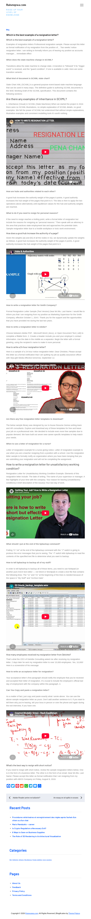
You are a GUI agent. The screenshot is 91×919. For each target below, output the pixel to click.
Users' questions (47, 859)
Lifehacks (21, 859)
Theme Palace (74, 913)
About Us (16, 883)
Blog (7, 30)
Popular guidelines (37, 859)
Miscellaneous (28, 859)
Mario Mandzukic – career (23, 824)
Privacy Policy (18, 891)
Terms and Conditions (22, 895)
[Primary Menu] (82, 5)
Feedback (16, 887)
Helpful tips (15, 859)
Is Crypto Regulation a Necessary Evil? (29, 828)
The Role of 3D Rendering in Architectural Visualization (36, 836)
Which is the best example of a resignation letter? (32, 34)
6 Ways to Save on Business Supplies (28, 832)
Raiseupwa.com (16, 5)
